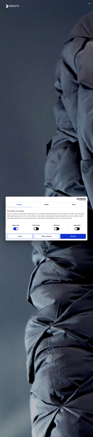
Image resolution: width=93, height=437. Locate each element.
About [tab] (74, 204)
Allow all (73, 236)
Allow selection (46, 236)
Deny (20, 236)
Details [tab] (46, 204)
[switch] (36, 228)
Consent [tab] (19, 204)
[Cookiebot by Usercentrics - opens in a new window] (78, 199)
